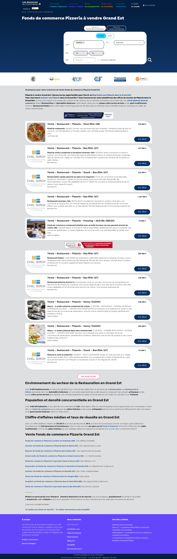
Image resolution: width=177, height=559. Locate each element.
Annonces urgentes (108, 60)
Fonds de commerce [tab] (95, 28)
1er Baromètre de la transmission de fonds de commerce (130, 538)
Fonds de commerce (41, 409)
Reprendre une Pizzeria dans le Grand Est (111, 95)
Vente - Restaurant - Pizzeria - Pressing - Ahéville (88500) (81, 221)
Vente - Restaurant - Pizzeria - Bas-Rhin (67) (72, 148)
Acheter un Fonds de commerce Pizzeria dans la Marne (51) (51, 446)
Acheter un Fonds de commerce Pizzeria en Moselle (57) (50, 471)
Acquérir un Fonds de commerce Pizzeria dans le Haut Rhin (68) (53, 481)
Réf (67, 60)
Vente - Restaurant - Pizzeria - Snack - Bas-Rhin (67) (77, 172)
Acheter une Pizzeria (50, 97)
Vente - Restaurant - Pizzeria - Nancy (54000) (74, 302)
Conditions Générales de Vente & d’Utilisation (88, 555)
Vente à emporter (110, 426)
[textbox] (89, 46)
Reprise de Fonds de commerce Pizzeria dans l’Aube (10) (50, 451)
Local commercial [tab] (116, 28)
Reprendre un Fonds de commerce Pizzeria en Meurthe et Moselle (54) (56, 466)
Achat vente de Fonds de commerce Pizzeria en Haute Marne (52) (54, 456)
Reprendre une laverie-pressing (122, 525)
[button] (83, 42)
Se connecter (150, 5)
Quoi (67, 44)
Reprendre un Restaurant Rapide (122, 540)
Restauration (115, 389)
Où (107, 42)
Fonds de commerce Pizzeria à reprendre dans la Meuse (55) (52, 461)
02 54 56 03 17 (73, 524)
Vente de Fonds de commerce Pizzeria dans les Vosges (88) (51, 476)
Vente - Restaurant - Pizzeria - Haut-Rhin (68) (73, 124)
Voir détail (142, 139)
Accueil (24, 12)
